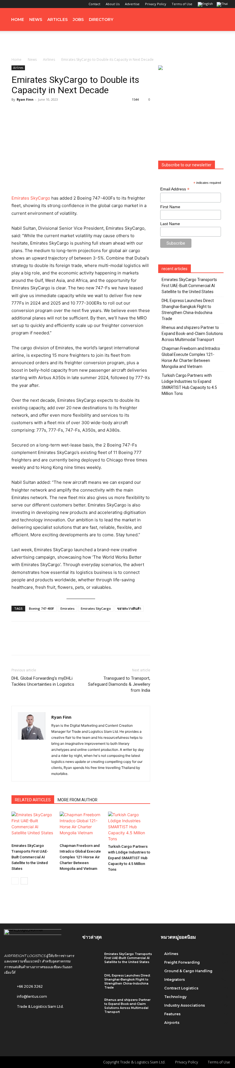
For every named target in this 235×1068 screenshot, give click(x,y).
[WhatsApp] (56, 643)
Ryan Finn (25, 99)
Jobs (78, 19)
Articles (57, 19)
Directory (101, 19)
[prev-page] (15, 880)
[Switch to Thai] (223, 4)
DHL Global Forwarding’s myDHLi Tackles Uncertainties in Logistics (42, 681)
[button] (222, 19)
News (35, 19)
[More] (97, 643)
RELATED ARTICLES (33, 800)
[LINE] (43, 643)
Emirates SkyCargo (30, 198)
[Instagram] (19, 4)
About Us (113, 4)
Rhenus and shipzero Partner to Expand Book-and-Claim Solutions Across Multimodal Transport (192, 333)
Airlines (49, 59)
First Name (170, 206)
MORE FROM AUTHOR (77, 800)
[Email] (83, 643)
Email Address (174, 189)
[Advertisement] (117, 43)
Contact (94, 4)
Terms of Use (182, 4)
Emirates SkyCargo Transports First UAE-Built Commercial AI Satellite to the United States (29, 857)
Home (17, 19)
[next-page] (24, 880)
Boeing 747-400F (41, 608)
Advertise (132, 4)
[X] (38, 4)
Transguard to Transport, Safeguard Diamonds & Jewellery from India (119, 684)
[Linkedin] (29, 4)
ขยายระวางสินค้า (129, 608)
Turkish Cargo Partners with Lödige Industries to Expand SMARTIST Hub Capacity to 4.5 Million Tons (129, 858)
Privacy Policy (155, 4)
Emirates (67, 608)
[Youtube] (48, 4)
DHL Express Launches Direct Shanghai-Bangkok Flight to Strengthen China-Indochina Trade (188, 309)
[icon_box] (25, 995)
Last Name (170, 223)
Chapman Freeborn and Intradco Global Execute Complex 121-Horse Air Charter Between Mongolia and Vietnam (80, 857)
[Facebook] (10, 4)
